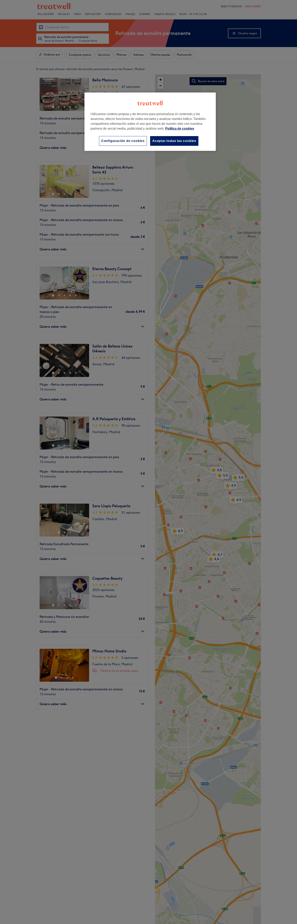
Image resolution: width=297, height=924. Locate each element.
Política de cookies (179, 128)
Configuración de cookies (123, 141)
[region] (150, 121)
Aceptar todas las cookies (174, 141)
